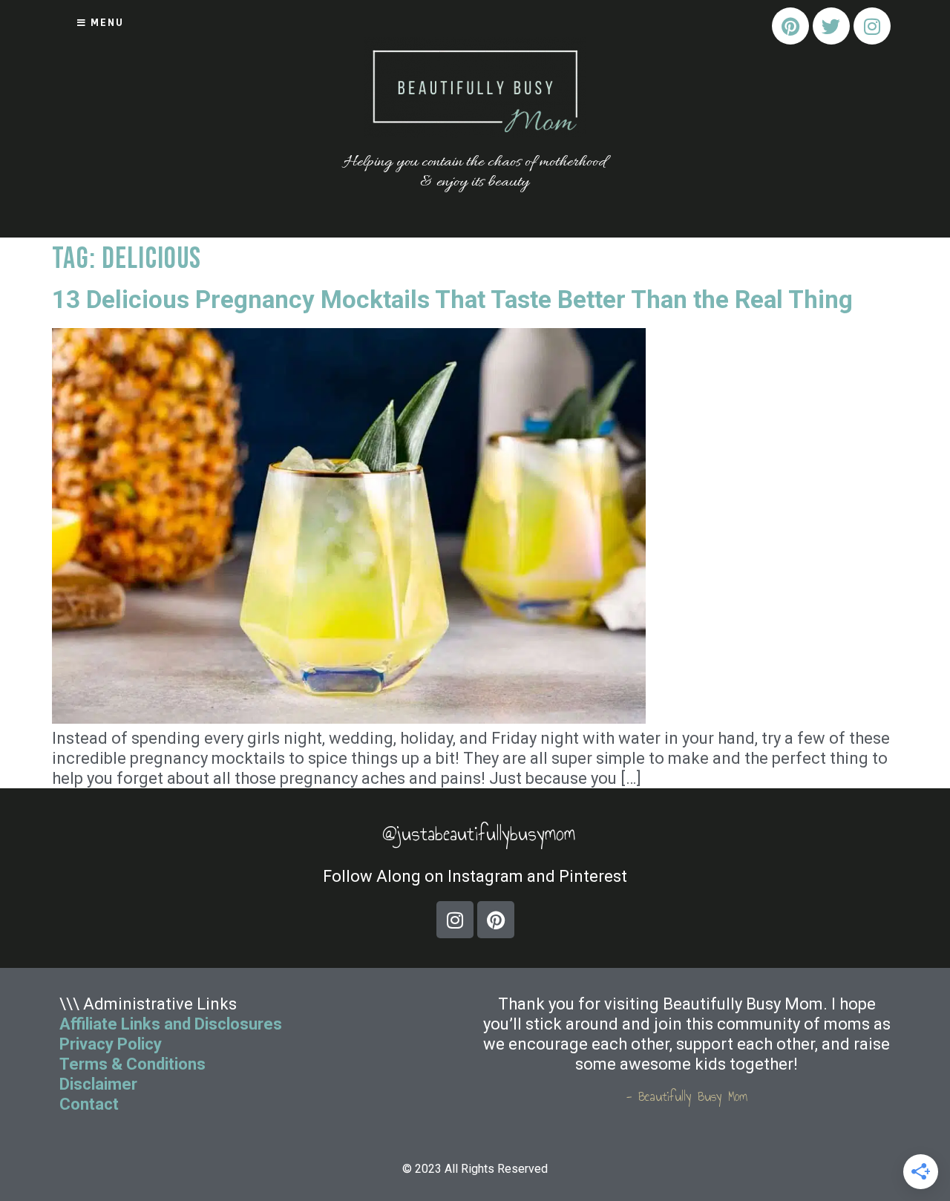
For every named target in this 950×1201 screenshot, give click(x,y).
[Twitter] (831, 26)
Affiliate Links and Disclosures (170, 1024)
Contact (90, 1104)
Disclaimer (98, 1084)
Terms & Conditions (132, 1064)
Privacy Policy (110, 1044)
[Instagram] (872, 26)
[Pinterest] (790, 26)
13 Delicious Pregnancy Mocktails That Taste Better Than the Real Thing (452, 299)
